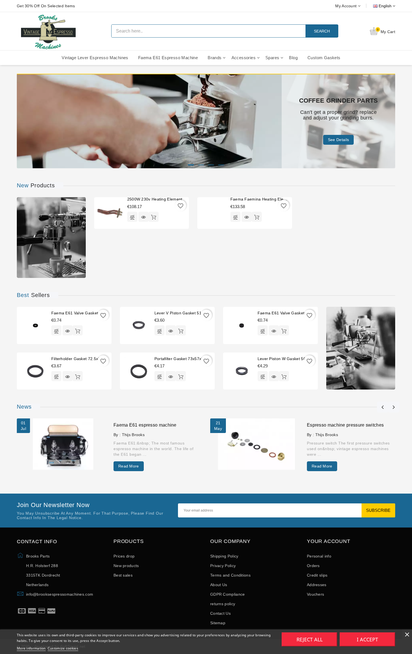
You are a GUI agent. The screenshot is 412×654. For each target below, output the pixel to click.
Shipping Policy (224, 556)
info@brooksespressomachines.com (59, 594)
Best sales (123, 575)
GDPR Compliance (227, 594)
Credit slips (317, 575)
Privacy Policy (223, 565)
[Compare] (132, 217)
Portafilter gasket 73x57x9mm (182, 358)
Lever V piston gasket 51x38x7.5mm (188, 313)
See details (338, 139)
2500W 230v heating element (154, 199)
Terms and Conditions (230, 575)
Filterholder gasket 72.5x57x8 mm (83, 358)
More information (31, 648)
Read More (128, 466)
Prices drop (124, 556)
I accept (367, 639)
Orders (313, 565)
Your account (328, 541)
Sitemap (217, 623)
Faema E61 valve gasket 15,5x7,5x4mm (89, 313)
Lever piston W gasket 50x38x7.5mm (292, 358)
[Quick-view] (143, 217)
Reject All (310, 639)
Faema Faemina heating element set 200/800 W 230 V (282, 199)
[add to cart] (154, 217)
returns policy (222, 604)
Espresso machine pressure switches (345, 425)
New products (126, 565)
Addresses (317, 584)
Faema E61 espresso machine (145, 425)
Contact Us (220, 613)
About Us (218, 584)
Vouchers (315, 594)
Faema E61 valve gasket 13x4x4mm (292, 313)
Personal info (319, 556)
